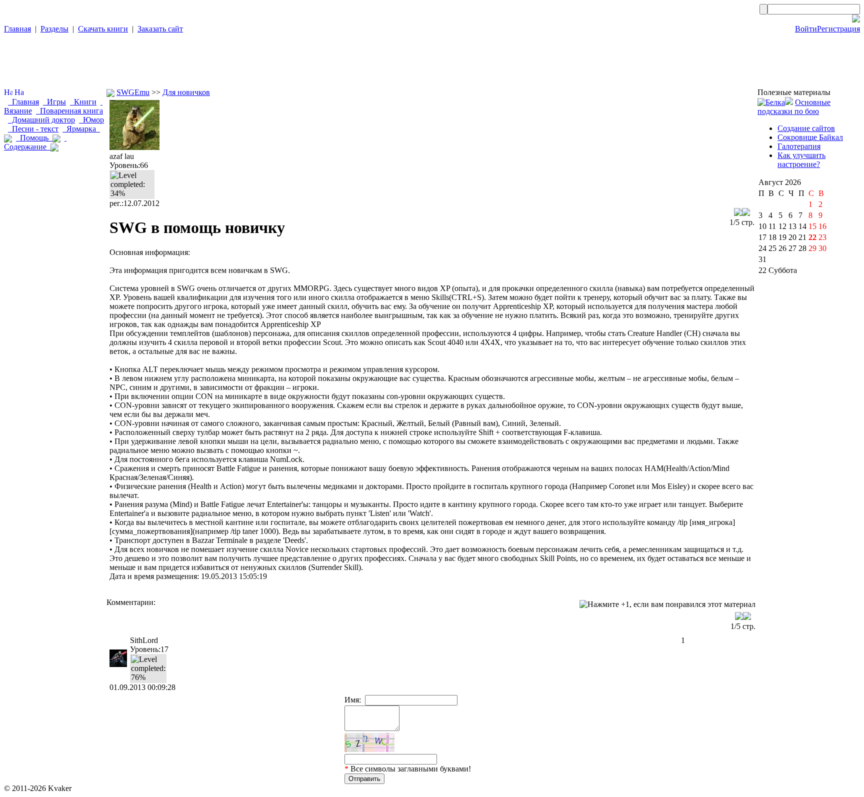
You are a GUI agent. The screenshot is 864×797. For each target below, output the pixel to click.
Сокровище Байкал (810, 137)
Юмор (91, 120)
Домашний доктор (41, 120)
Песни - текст (33, 128)
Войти (806, 28)
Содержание (35, 142)
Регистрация (838, 28)
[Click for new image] (369, 742)
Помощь (34, 138)
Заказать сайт (160, 28)
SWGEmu (133, 92)
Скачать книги (103, 28)
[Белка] (771, 102)
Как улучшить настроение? (802, 159)
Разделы (54, 28)
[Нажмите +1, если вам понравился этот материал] (668, 604)
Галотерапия (799, 146)
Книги (83, 102)
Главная (17, 28)
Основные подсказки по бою (794, 107)
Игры (54, 102)
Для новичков (186, 92)
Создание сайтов (806, 128)
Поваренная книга (69, 110)
